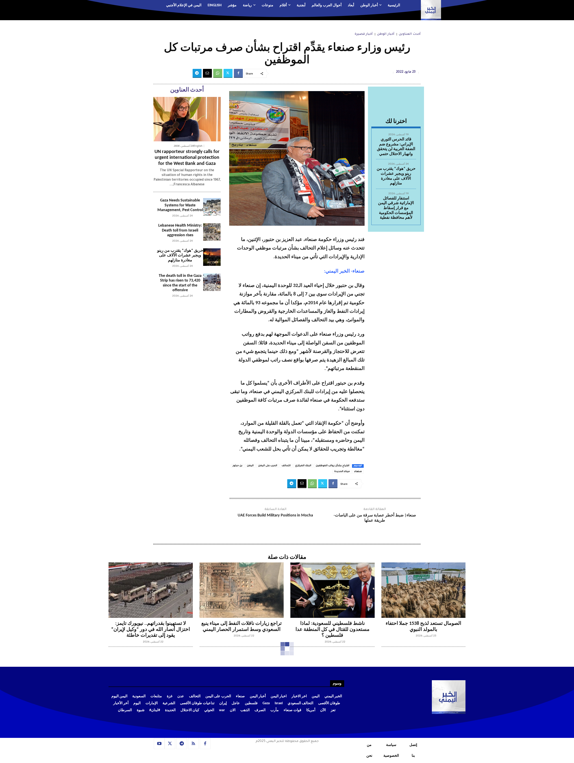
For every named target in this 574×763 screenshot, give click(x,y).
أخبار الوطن (385, 34)
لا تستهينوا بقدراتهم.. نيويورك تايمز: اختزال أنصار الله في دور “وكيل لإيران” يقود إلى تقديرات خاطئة (150, 629)
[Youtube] (159, 743)
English (198, 146)
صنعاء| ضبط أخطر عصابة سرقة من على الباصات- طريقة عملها (375, 518)
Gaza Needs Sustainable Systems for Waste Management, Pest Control (180, 205)
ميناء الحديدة (342, 471)
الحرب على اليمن (267, 465)
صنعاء (358, 471)
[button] (135, 5)
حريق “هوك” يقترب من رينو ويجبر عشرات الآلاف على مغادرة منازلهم (180, 255)
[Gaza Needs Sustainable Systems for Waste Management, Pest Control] (212, 207)
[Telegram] (197, 73)
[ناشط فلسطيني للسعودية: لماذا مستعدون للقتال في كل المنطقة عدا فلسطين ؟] (332, 590)
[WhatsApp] (217, 73)
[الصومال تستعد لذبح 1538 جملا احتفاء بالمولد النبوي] (423, 590)
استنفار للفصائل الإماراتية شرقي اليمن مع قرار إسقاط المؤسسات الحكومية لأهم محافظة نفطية (396, 208)
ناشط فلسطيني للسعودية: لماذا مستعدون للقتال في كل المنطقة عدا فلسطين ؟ (333, 629)
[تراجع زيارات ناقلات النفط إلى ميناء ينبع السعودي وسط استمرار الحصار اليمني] (242, 590)
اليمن (250, 465)
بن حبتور (237, 465)
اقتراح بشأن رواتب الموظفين (332, 465)
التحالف (286, 465)
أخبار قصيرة (364, 34)
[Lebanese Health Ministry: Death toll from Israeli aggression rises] (212, 232)
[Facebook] (238, 73)
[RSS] (193, 743)
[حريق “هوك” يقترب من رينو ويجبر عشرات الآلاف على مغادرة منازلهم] (212, 257)
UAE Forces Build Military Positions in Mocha (275, 515)
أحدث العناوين (410, 34)
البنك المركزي (303, 465)
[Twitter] (228, 73)
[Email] (207, 73)
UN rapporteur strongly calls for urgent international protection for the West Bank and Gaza (187, 157)
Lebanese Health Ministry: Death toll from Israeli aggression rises (180, 230)
